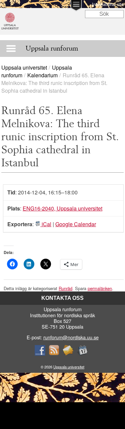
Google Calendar (75, 224)
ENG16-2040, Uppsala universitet (62, 208)
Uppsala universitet (24, 67)
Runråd (65, 288)
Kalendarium (42, 75)
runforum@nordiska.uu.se (71, 337)
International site (108, 4)
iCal (45, 224)
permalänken (100, 288)
